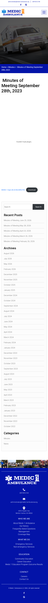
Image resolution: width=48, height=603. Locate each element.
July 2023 (8, 379)
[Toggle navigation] (44, 12)
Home (3, 67)
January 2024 (9, 348)
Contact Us (24, 579)
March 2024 (9, 337)
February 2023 (10, 405)
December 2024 (10, 295)
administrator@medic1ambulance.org (19, 1)
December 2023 (10, 353)
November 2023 (10, 358)
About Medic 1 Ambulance (24, 523)
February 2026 (10, 269)
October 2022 (9, 426)
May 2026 (8, 264)
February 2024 (10, 342)
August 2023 (9, 374)
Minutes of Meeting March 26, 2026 (18, 236)
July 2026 (8, 259)
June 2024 (8, 321)
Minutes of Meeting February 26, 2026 (19, 241)
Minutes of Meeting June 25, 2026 (17, 220)
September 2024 (11, 306)
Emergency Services (24, 544)
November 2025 (10, 280)
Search (38, 207)
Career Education (24, 561)
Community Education (24, 559)
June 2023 (8, 384)
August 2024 (9, 311)
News (6, 444)
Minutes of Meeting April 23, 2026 (17, 231)
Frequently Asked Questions (24, 529)
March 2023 (9, 400)
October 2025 (9, 285)
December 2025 (10, 274)
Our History (24, 526)
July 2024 (8, 316)
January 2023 (9, 411)
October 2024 (9, 301)
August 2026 (9, 253)
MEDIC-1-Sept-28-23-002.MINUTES (13, 190)
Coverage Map (24, 534)
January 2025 (9, 290)
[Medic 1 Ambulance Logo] (22, 479)
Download (31, 190)
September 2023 (11, 369)
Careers (24, 576)
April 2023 (8, 395)
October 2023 (9, 363)
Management (24, 531)
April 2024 (8, 332)
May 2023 (8, 390)
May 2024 (8, 327)
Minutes (11, 67)
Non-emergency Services (24, 547)
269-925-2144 (36, 1)
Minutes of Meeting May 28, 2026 (17, 226)
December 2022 (10, 416)
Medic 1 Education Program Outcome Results (24, 564)
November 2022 (10, 421)
